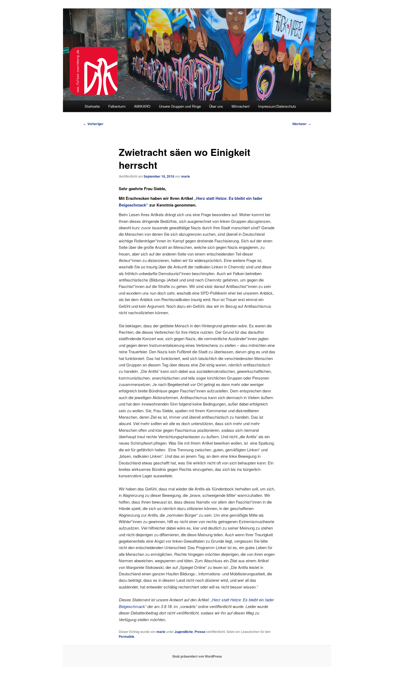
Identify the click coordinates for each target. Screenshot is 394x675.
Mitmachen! (241, 106)
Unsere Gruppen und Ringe (180, 106)
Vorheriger (93, 123)
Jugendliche (183, 631)
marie (185, 176)
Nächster (301, 123)
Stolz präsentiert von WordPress (197, 656)
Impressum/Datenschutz (277, 106)
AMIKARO (142, 106)
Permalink (126, 636)
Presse (200, 631)
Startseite (92, 106)
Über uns (216, 106)
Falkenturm (117, 106)
